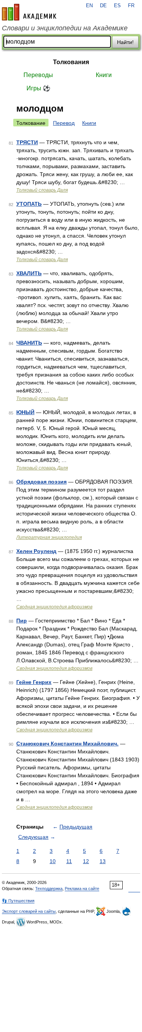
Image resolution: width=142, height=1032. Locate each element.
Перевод (64, 123)
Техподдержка (48, 888)
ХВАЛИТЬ (29, 273)
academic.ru (29, 12)
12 (86, 861)
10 (53, 861)
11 (69, 861)
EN (89, 5)
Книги (104, 75)
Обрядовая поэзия (41, 482)
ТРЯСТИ (27, 142)
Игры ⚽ (38, 88)
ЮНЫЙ (25, 412)
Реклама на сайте (82, 888)
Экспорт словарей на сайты (29, 911)
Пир (21, 621)
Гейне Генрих (33, 682)
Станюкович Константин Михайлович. (67, 744)
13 (103, 861)
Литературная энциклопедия (49, 537)
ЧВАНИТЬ (29, 343)
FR (131, 5)
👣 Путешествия (18, 900)
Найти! (125, 42)
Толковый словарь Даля (42, 190)
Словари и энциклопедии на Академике (65, 28)
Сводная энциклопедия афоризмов (54, 607)
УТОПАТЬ (29, 204)
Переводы (38, 75)
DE (103, 5)
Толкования (71, 62)
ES (117, 5)
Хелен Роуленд (36, 551)
